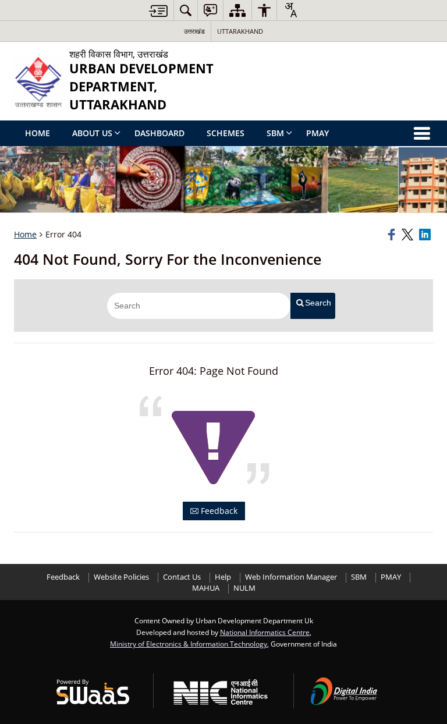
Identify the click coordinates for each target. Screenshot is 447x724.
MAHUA (205, 588)
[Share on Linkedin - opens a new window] (426, 235)
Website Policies (121, 577)
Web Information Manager (291, 577)
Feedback (217, 510)
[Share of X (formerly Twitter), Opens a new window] (409, 235)
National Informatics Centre (265, 632)
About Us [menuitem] (92, 133)
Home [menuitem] (37, 133)
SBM (359, 577)
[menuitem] (185, 10)
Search (318, 302)
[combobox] (290, 10)
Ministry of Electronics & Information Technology (188, 643)
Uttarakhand (240, 31)
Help (223, 577)
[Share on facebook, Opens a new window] (393, 235)
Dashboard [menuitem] (159, 133)
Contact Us (182, 577)
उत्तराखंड (194, 31)
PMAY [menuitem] (317, 133)
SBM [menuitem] (275, 133)
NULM (244, 588)
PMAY (391, 577)
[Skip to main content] (158, 10)
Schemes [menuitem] (225, 133)
